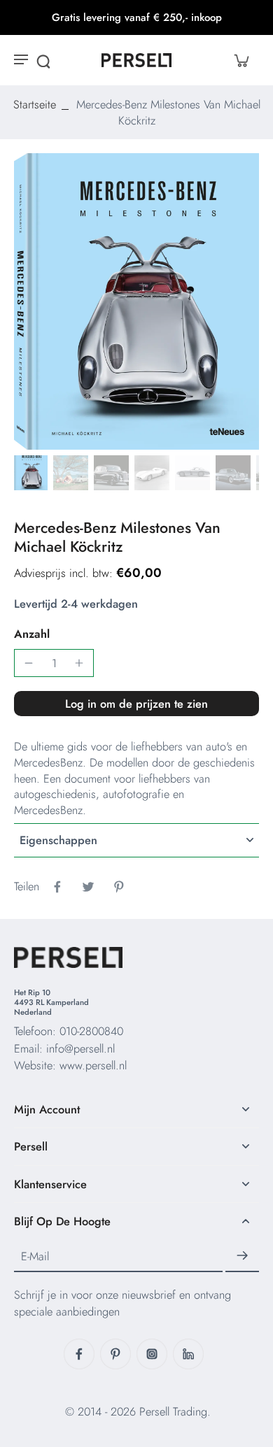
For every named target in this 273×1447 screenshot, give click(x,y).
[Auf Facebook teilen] (57, 886)
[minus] (29, 663)
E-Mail (35, 1256)
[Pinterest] (115, 1354)
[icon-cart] (240, 60)
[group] (136, 301)
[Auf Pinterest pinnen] (119, 886)
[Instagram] (151, 1354)
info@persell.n (79, 1048)
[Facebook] (79, 1354)
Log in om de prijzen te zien (136, 703)
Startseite (34, 104)
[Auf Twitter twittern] (88, 886)
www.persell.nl (93, 1065)
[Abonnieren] (242, 1256)
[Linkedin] (188, 1354)
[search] (43, 60)
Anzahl (32, 633)
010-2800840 (91, 1030)
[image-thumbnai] (30, 472)
